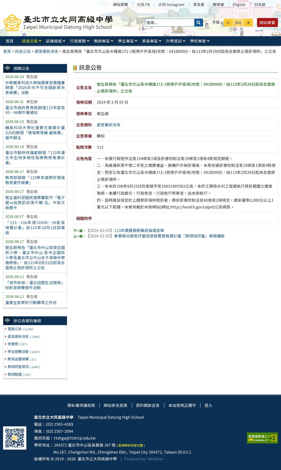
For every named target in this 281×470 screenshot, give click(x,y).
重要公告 (20, 328)
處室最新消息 (24, 336)
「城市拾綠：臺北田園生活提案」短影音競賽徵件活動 (35, 285)
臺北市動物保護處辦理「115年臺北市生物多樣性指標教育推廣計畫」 (35, 157)
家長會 (198, 4)
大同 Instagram (171, 4)
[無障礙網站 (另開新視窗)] (262, 438)
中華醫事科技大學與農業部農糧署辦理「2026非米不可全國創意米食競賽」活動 (35, 87)
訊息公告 (30, 41)
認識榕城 (54, 41)
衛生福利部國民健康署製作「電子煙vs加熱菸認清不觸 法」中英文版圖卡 (35, 202)
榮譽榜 (17, 343)
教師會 (218, 4)
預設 (238, 22)
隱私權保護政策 (81, 405)
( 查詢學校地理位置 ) (131, 445)
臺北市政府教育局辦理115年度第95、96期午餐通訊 (35, 110)
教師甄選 (19, 374)
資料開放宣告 (148, 405)
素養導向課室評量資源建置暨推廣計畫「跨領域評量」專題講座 (155, 236)
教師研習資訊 (24, 366)
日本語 (259, 4)
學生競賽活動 (24, 351)
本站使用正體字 (182, 405)
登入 (209, 405)
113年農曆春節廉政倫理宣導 (125, 230)
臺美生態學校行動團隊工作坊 (31, 302)
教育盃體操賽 (22, 358)
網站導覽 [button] (267, 22)
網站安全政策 (115, 405)
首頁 (10, 41)
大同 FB (143, 4)
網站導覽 (120, 4)
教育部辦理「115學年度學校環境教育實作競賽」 (35, 180)
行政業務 (78, 41)
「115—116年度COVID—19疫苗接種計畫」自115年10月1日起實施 (35, 227)
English (239, 4)
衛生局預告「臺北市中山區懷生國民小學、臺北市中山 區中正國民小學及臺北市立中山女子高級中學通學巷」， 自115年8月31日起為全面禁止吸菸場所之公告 (35, 257)
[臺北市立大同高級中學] (58, 22)
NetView (155, 458)
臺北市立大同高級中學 (96, 458)
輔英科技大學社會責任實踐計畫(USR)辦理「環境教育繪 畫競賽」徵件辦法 (35, 132)
